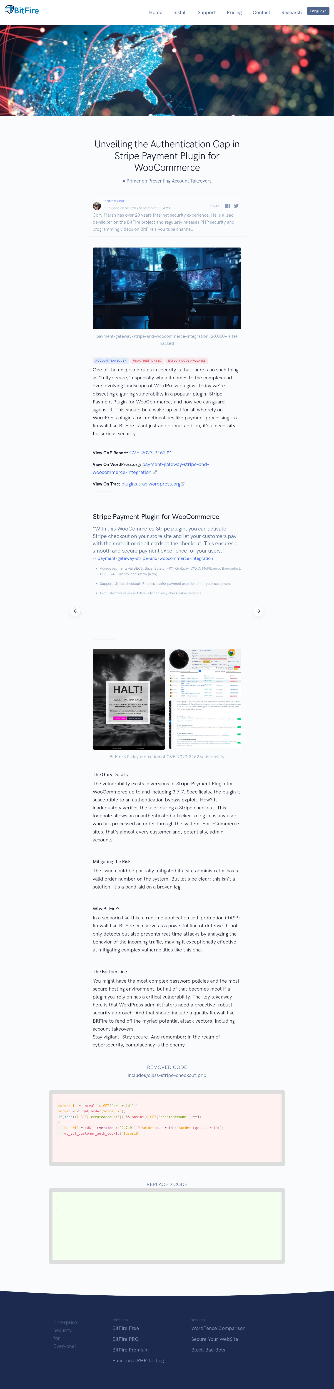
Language (318, 11)
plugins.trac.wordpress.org (150, 484)
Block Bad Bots (208, 1350)
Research (291, 12)
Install (180, 12)
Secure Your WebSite (214, 1339)
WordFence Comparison (218, 1328)
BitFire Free (125, 1328)
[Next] (259, 611)
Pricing (234, 12)
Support (207, 12)
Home (155, 12)
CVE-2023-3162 (148, 453)
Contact (261, 12)
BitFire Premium (130, 1350)
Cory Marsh (114, 201)
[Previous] (75, 611)
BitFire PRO (125, 1339)
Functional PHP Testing (138, 1360)
